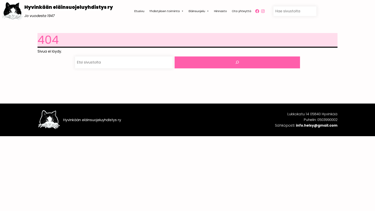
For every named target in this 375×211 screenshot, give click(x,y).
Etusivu (139, 11)
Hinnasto (220, 11)
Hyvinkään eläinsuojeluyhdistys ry (68, 7)
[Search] (237, 62)
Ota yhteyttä (241, 11)
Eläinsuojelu (197, 11)
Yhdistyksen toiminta (164, 11)
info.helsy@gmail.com (317, 125)
